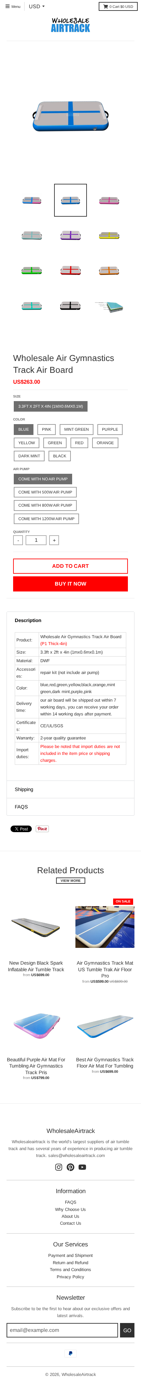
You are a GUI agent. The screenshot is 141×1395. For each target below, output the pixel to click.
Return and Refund (70, 1262)
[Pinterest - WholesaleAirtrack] (70, 1167)
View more (71, 880)
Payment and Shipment (70, 1255)
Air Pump (21, 469)
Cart (121, 7)
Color (19, 419)
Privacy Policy (70, 1276)
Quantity (21, 532)
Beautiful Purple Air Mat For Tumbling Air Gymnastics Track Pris (36, 1066)
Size (17, 396)
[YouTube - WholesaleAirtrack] (82, 1167)
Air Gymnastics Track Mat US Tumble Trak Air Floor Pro (105, 969)
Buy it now (70, 584)
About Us (70, 1216)
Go (127, 1330)
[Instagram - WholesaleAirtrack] (59, 1167)
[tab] (70, 620)
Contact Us (70, 1223)
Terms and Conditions (70, 1269)
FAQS (70, 1202)
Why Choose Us (70, 1209)
